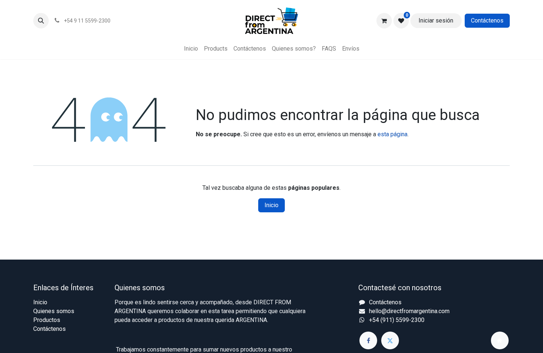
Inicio (271, 205)
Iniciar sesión (436, 20)
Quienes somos (53, 311)
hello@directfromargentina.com (409, 311)
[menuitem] (191, 48)
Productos (46, 319)
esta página (392, 134)
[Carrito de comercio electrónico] (384, 20)
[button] (41, 20)
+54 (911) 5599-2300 (396, 319)
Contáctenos (487, 20)
